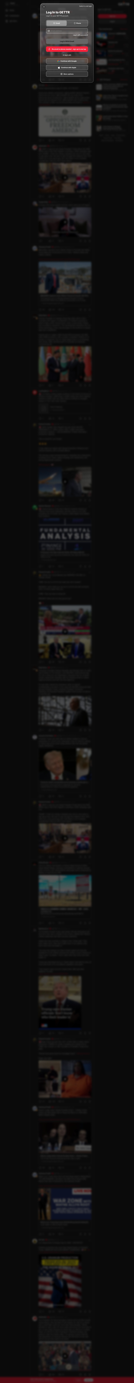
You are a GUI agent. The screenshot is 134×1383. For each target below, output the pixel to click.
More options (68, 74)
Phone (78, 23)
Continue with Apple (68, 68)
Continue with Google (69, 61)
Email (58, 23)
